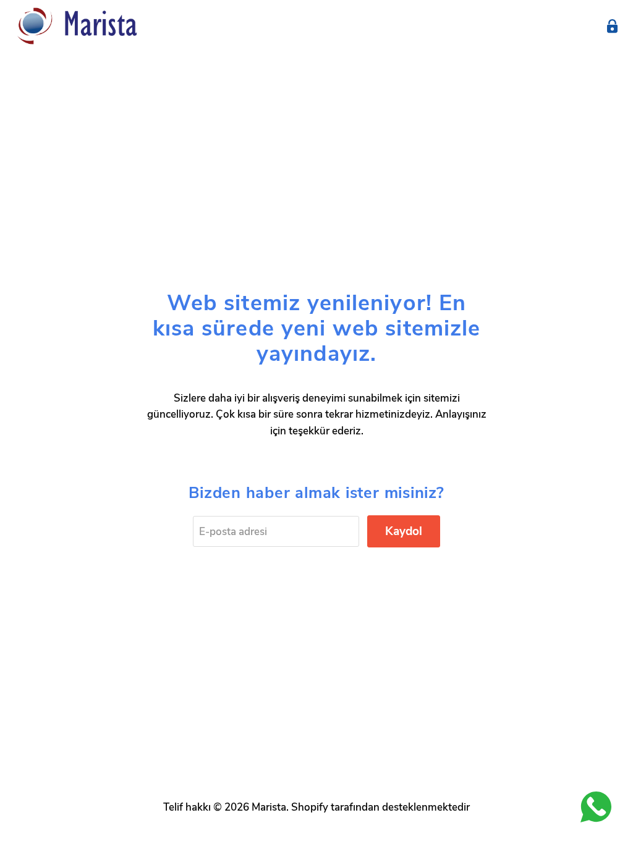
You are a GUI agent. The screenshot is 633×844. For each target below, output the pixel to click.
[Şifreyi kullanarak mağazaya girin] (612, 26)
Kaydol (403, 531)
